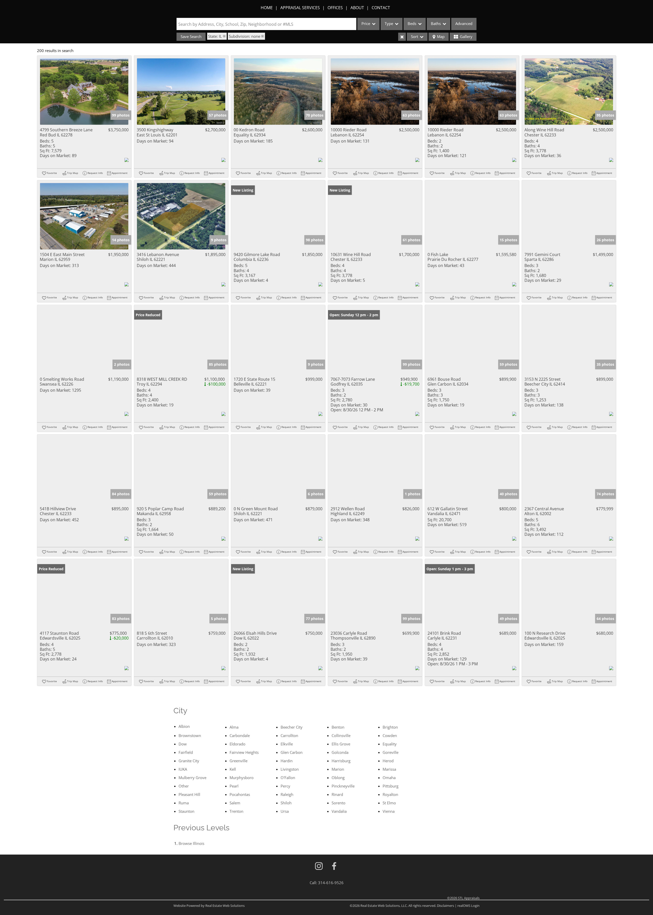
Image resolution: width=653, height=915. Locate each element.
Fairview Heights (244, 752)
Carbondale (240, 735)
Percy (285, 786)
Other (184, 786)
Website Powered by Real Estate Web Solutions (209, 905)
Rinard (337, 794)
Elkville (287, 743)
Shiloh (286, 802)
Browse (191, 843)
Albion (184, 726)
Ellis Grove (341, 743)
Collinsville (341, 735)
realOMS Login (468, 905)
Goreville (390, 752)
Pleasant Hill (189, 794)
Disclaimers (445, 905)
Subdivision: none (244, 36)
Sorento (338, 802)
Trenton (236, 811)
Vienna (389, 811)
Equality (390, 743)
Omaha (389, 777)
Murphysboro (242, 777)
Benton (338, 727)
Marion (338, 769)
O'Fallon (288, 777)
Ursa (285, 811)
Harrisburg (341, 760)
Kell (233, 769)
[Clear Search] (402, 37)
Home (267, 7)
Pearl (234, 786)
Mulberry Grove (192, 777)
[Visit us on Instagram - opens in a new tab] (319, 866)
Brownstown (190, 735)
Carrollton (289, 735)
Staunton (186, 811)
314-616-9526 (331, 882)
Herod (388, 760)
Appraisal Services (300, 7)
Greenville (238, 760)
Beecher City (292, 727)
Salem (235, 802)
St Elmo (389, 802)
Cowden (390, 735)
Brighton (390, 727)
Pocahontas (240, 794)
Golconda (340, 752)
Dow (183, 743)
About (357, 7)
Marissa (389, 769)
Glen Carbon (292, 752)
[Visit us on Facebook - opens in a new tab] (334, 866)
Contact (381, 7)
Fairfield (186, 752)
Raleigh (287, 794)
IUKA (183, 769)
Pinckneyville (343, 786)
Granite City (189, 760)
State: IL (215, 36)
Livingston (290, 769)
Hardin (287, 760)
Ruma (184, 802)
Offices (335, 7)
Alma (234, 727)
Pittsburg (390, 786)
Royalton (390, 794)
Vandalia (339, 811)
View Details (84, 91)
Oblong (338, 777)
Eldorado (237, 743)
